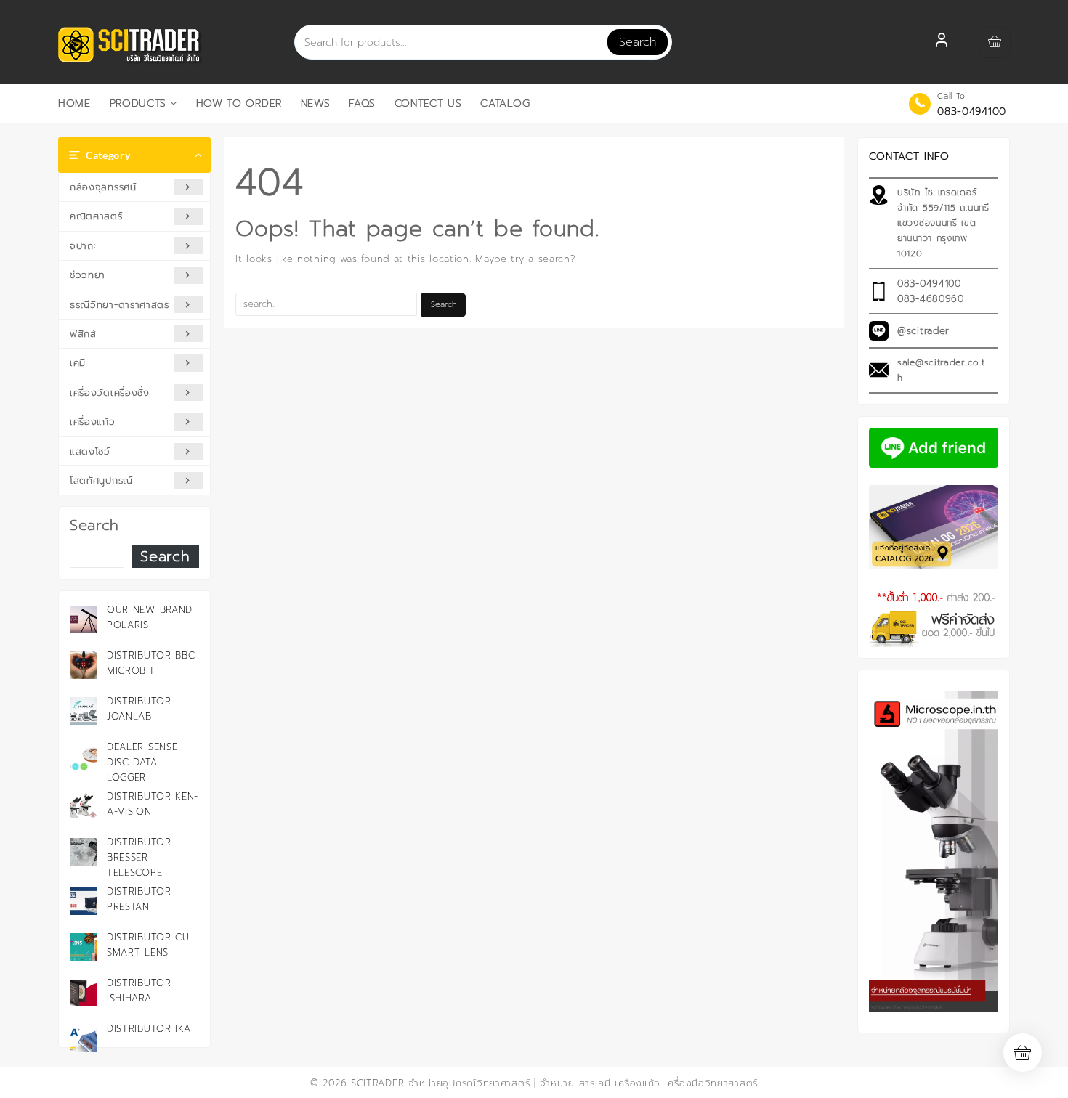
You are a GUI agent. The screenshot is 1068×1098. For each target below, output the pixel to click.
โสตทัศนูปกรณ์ (101, 480)
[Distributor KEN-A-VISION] (83, 806)
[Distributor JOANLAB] (83, 711)
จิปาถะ (83, 246)
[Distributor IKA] (83, 1038)
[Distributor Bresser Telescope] (83, 852)
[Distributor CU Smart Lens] (83, 947)
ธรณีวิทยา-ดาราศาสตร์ (119, 305)
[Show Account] (941, 42)
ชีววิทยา (87, 275)
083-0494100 (971, 111)
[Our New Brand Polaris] (83, 619)
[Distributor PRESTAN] (83, 901)
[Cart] (994, 42)
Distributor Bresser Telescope (139, 857)
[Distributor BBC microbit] (83, 665)
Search (637, 42)
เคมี (78, 363)
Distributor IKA (149, 1029)
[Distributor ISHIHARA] (83, 992)
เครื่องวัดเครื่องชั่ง (110, 392)
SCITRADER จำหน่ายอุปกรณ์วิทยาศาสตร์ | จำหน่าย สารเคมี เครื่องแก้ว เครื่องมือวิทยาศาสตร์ (554, 1083)
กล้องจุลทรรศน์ (103, 187)
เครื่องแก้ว (93, 421)
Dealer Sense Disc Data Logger (142, 762)
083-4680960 (930, 299)
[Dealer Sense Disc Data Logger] (83, 756)
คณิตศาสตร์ (96, 216)
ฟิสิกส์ (83, 334)
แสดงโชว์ (90, 451)
